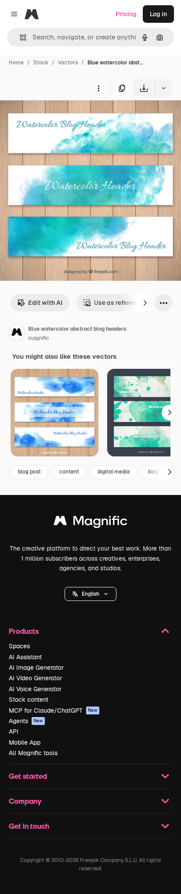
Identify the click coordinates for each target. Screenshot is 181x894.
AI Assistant (25, 657)
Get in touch (29, 825)
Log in (158, 14)
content (69, 471)
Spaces (19, 646)
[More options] (98, 88)
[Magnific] (90, 523)
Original (56, 117)
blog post (29, 471)
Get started (28, 776)
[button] (90, 594)
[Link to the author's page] (17, 334)
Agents (26, 721)
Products (24, 631)
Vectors (68, 62)
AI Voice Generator (35, 689)
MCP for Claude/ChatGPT (53, 710)
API (13, 731)
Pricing (126, 14)
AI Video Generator (35, 678)
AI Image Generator (36, 667)
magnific (38, 338)
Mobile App (24, 742)
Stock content (28, 699)
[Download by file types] (163, 88)
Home (16, 62)
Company (25, 801)
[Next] (145, 302)
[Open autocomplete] (19, 37)
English (90, 593)
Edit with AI (45, 303)
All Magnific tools (33, 753)
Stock (40, 62)
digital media (114, 471)
